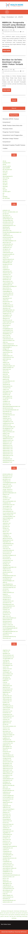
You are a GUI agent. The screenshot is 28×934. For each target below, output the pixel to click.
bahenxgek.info (6, 228)
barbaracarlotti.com (7, 619)
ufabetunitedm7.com (8, 448)
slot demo (5, 173)
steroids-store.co (7, 570)
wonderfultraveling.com (8, 550)
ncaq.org (5, 682)
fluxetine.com (6, 590)
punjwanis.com (6, 210)
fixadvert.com (6, 494)
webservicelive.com (7, 902)
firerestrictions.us (7, 558)
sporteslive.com (6, 308)
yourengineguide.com (8, 854)
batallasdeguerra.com (8, 540)
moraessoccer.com (7, 545)
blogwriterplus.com (7, 217)
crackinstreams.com (8, 743)
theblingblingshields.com (9, 310)
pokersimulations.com (8, 755)
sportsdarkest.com (7, 298)
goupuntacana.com (7, 663)
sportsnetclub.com (7, 271)
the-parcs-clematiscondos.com (10, 212)
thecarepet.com (6, 215)
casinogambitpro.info (8, 220)
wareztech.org (6, 250)
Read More (7, 51)
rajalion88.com (6, 662)
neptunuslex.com (7, 484)
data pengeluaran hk (8, 176)
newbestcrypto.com (7, 272)
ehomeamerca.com (7, 711)
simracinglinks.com (7, 506)
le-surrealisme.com (7, 509)
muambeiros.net (7, 562)
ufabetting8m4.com (7, 765)
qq (3, 194)
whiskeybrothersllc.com (8, 460)
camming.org (6, 660)
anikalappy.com (6, 782)
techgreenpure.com (7, 714)
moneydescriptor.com (8, 293)
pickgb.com (5, 354)
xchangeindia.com (7, 861)
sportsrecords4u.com (8, 761)
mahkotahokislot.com (8, 338)
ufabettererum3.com (8, 438)
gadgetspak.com (7, 744)
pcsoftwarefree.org (7, 690)
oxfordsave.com (7, 274)
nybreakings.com (7, 856)
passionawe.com (7, 404)
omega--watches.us (7, 489)
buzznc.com (6, 878)
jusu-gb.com (6, 213)
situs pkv (5, 189)
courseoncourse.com (8, 223)
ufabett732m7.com (7, 826)
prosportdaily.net (7, 819)
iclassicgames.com (7, 276)
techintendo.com (7, 712)
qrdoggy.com (6, 349)
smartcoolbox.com (7, 420)
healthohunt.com (7, 792)
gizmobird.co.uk (6, 479)
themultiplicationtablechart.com (10, 631)
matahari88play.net (7, 291)
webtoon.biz (6, 299)
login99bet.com (6, 653)
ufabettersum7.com (7, 442)
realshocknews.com (8, 352)
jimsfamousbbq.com (8, 474)
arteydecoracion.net (7, 572)
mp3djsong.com (7, 481)
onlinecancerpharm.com (8, 340)
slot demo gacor (7, 191)
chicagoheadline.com (8, 658)
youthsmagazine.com (8, 294)
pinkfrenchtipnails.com (8, 311)
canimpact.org (6, 611)
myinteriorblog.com (7, 834)
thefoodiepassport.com (8, 604)
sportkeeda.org (6, 384)
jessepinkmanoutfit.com (8, 254)
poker (4, 188)
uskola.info (5, 804)
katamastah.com (7, 369)
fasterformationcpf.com (8, 259)
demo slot (5, 171)
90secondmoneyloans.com (9, 726)
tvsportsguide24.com (8, 330)
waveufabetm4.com (7, 775)
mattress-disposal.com (8, 343)
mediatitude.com (7, 503)
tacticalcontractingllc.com (9, 426)
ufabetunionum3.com (8, 766)
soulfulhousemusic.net (8, 423)
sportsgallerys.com (7, 315)
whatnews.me (6, 812)
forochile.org (6, 546)
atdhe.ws (5, 582)
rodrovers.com (6, 729)
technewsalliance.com (8, 797)
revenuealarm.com (7, 892)
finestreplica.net (6, 788)
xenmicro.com (6, 684)
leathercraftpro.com (7, 396)
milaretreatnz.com (7, 533)
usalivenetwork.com (7, 235)
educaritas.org (6, 677)
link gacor (5, 181)
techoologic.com (7, 844)
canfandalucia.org (7, 853)
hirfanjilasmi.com (7, 393)
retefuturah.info (6, 793)
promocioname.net (7, 552)
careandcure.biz (7, 387)
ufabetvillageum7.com (8, 771)
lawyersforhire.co (7, 288)
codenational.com (7, 885)
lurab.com (5, 893)
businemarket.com (7, 289)
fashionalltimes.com (7, 870)
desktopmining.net (7, 621)
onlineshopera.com (7, 685)
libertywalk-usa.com (7, 475)
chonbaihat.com (6, 565)
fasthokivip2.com (7, 279)
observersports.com (8, 281)
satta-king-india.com (8, 733)
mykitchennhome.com (8, 601)
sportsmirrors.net (7, 316)
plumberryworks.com (8, 408)
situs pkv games (7, 166)
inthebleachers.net (7, 623)
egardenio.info (6, 376)
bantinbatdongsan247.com (9, 225)
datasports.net (6, 318)
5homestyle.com (7, 638)
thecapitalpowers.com (8, 428)
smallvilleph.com (7, 536)
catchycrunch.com (7, 668)
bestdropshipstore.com (8, 716)
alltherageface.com (7, 883)
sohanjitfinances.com (8, 421)
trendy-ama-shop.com (8, 824)
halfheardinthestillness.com (9, 585)
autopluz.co (5, 496)
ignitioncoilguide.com (8, 895)
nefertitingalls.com (7, 672)
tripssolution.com (7, 731)
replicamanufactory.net (8, 756)
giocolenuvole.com (7, 695)
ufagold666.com (6, 832)
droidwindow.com (7, 829)
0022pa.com (6, 528)
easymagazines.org (7, 391)
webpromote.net (7, 568)
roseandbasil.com (7, 579)
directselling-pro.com (8, 890)
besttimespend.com (7, 386)
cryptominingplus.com (8, 283)
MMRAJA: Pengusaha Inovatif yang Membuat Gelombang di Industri (14, 24)
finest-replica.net (7, 815)
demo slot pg (6, 178)
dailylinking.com (6, 692)
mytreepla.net (6, 753)
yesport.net (5, 266)
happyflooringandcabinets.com (10, 345)
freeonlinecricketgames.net (9, 555)
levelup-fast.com (7, 751)
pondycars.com (6, 841)
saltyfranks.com (7, 523)
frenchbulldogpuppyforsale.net (10, 628)
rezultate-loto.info (7, 758)
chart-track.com (6, 548)
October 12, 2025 (8, 30)
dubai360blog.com (7, 333)
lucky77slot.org (6, 335)
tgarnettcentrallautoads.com (9, 492)
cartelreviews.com (7, 717)
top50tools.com (6, 519)
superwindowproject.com (9, 606)
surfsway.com (6, 719)
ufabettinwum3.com (7, 445)
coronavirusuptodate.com (9, 741)
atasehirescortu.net (7, 320)
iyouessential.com (7, 697)
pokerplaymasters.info (8, 222)
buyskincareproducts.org (9, 626)
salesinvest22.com (7, 820)
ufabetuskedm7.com (8, 450)
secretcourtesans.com (8, 655)
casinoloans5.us (7, 595)
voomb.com (6, 327)
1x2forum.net (6, 651)
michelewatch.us (7, 487)
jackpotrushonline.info (8, 237)
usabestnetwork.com (8, 252)
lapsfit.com (5, 749)
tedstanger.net (6, 800)
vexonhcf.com (6, 499)
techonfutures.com (7, 843)
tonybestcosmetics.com (8, 876)
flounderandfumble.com (8, 790)
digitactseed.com (7, 722)
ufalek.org (5, 342)
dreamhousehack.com (8, 864)
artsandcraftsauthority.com (9, 900)
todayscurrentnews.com (8, 431)
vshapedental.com (7, 851)
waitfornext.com (6, 807)
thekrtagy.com (6, 859)
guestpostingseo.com (8, 218)
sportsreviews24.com (8, 332)
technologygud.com (7, 350)
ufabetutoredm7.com (8, 453)
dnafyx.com (5, 694)
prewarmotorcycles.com (9, 504)
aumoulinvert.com (7, 602)
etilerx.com (5, 787)
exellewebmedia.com (8, 244)
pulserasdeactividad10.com (9, 618)
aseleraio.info (6, 372)
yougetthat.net (6, 269)
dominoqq (5, 186)
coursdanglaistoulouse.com (9, 482)
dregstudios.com (7, 541)
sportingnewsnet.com (8, 305)
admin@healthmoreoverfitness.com (10, 31)
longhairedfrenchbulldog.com (10, 286)
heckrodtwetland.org (8, 584)
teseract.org (6, 822)
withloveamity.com (7, 699)
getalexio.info (6, 379)
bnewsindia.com (7, 836)
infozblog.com (6, 563)
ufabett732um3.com (7, 802)
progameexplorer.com (8, 886)
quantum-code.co (7, 810)
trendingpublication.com (8, 436)
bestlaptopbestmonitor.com (9, 575)
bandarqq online (6, 162)
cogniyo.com (6, 389)
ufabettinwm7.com (7, 443)
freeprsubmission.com (8, 831)
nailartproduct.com (7, 721)
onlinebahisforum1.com (8, 657)
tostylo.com (5, 267)
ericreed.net (5, 589)
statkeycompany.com (8, 514)
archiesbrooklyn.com (8, 560)
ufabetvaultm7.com (7, 770)
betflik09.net (6, 680)
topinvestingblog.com (8, 518)
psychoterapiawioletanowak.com (11, 409)
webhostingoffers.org (8, 707)
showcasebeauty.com (8, 511)
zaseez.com (6, 667)
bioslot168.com (6, 898)
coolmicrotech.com (7, 863)
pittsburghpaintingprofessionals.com (11, 406)
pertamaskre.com (7, 230)
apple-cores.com (7, 616)
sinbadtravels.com (7, 247)
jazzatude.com (6, 526)
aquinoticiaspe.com (7, 284)
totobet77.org (6, 435)
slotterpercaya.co (7, 418)
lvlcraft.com (5, 724)
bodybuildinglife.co (7, 347)
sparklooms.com (7, 425)
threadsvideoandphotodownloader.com (12, 232)
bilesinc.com (6, 531)
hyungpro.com (6, 303)
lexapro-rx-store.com (8, 624)
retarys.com (6, 257)
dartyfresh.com (6, 687)
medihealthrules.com (8, 848)
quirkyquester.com (7, 413)
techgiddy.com (6, 234)
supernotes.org (6, 364)
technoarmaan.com (7, 873)
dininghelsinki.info (7, 783)
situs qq (11, 916)
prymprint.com (6, 382)
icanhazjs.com (6, 609)
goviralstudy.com (7, 612)
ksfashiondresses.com (8, 357)
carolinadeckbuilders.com (9, 516)
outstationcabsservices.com (9, 858)
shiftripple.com (6, 416)
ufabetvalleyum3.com (8, 455)
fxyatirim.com (6, 702)
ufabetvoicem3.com (7, 773)
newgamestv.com (7, 313)
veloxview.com (6, 457)
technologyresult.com (8, 706)
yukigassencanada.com (8, 734)
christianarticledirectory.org (9, 636)
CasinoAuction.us (7, 597)
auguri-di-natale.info (7, 486)
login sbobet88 (6, 167)
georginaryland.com (7, 577)
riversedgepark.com (7, 665)
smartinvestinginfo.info (8, 795)
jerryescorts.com (7, 323)
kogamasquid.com (7, 629)
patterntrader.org (7, 359)
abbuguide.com (6, 704)
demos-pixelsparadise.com (9, 501)
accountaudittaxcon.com (9, 381)
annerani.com (6, 524)
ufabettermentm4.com (8, 440)
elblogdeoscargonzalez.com (9, 567)
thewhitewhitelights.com (8, 580)
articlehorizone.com (7, 736)
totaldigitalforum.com (8, 871)
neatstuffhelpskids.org (8, 543)
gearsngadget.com (7, 746)
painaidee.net (6, 296)
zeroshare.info (6, 530)
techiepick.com (6, 837)
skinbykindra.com (7, 881)
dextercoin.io (6, 634)
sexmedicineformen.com (9, 414)
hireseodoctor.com (7, 748)
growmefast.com (7, 337)
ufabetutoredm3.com (8, 452)
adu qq (4, 161)
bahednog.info (6, 227)
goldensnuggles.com (8, 261)
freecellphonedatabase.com (9, 240)
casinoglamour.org (7, 633)
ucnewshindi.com (7, 239)
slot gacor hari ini (4, 914)
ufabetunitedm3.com (8, 447)
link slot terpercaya (7, 169)
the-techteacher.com (8, 866)
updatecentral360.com (8, 367)
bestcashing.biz (6, 557)
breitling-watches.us (7, 491)
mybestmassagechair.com (9, 587)
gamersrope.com (7, 242)
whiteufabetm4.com (7, 780)
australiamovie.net (7, 477)
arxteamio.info (6, 377)
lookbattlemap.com (7, 262)
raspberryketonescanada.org (10, 846)
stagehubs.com (6, 650)
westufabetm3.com (7, 458)
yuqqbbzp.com (6, 738)
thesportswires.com (7, 301)
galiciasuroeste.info (7, 538)
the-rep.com (6, 521)
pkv (3, 193)
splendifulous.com (7, 760)
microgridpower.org (7, 398)
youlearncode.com (7, 700)
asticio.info (5, 374)
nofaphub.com (6, 670)
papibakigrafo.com (7, 607)
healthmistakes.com (8, 355)
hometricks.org (6, 394)
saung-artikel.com (7, 278)
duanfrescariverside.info (8, 785)
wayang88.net (6, 777)
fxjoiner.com (6, 880)
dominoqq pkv (10, 911)
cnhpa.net (5, 360)
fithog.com (5, 574)
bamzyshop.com (7, 839)
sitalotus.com (6, 362)
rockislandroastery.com (8, 888)
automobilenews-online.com (9, 868)
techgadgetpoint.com (8, 328)
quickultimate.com (7, 411)
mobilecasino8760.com (8, 592)
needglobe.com (6, 401)
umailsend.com (6, 255)
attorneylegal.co (6, 325)
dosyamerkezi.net (7, 508)
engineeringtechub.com (8, 321)
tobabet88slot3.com (7, 430)
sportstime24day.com (8, 306)
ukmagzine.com (7, 249)
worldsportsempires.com (9, 365)
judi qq (4, 164)
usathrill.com (6, 849)
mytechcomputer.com (8, 897)
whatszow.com (6, 709)
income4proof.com (7, 675)
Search (14, 100)
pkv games (6, 912)
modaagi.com (6, 535)
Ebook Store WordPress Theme (9, 931)
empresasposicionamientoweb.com (11, 875)
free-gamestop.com (7, 245)
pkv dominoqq (6, 198)
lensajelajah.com (7, 678)
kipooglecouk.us (7, 599)
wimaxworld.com (7, 553)
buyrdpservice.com (7, 264)
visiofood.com (6, 827)
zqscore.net (5, 370)
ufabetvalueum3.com (8, 768)
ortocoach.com (6, 403)
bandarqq (5, 196)
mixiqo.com (5, 399)
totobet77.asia (6, 433)
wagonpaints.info (7, 805)
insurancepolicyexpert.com (9, 513)
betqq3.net (5, 594)
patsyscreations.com (8, 673)
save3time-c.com (7, 497)
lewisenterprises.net (7, 689)
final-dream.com (7, 814)
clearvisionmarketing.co (8, 809)
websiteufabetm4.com (8, 778)
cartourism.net (6, 614)
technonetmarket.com (8, 799)
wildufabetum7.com (7, 462)
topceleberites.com (7, 763)
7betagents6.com (7, 739)
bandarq (5, 174)
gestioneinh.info (6, 817)
